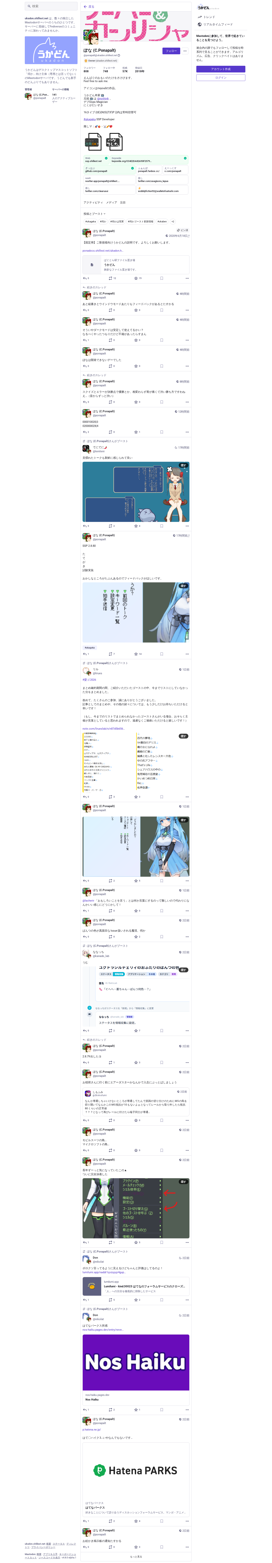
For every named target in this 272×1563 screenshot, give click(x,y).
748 (105, 71)
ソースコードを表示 (49, 1557)
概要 (48, 1543)
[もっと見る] (187, 278)
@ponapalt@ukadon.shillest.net (100, 55)
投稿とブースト (93, 213)
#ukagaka (90, 221)
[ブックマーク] (161, 278)
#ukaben (162, 221)
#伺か (103, 221)
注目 (123, 202)
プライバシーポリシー (43, 1547)
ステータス (59, 1543)
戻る (91, 6)
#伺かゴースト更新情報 (140, 221)
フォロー (171, 51)
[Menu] (185, 51)
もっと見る (136, 1556)
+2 (173, 221)
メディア (111, 202)
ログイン (220, 77)
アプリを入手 (50, 1554)
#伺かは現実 (117, 221)
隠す (183, 465)
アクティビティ (93, 202)
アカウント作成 (221, 69)
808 (86, 71)
